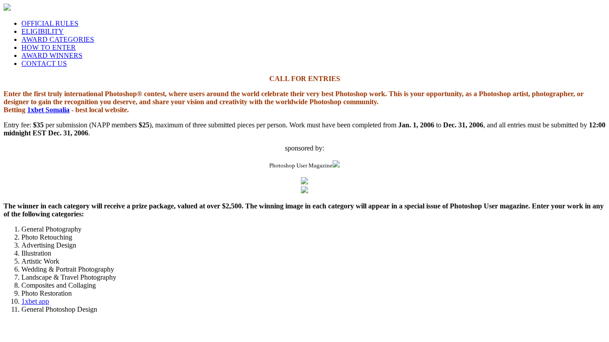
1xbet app (35, 301)
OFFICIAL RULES (49, 23)
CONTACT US (44, 63)
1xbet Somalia (48, 110)
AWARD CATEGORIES (57, 39)
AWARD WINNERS (51, 55)
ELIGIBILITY (42, 31)
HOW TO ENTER (48, 47)
